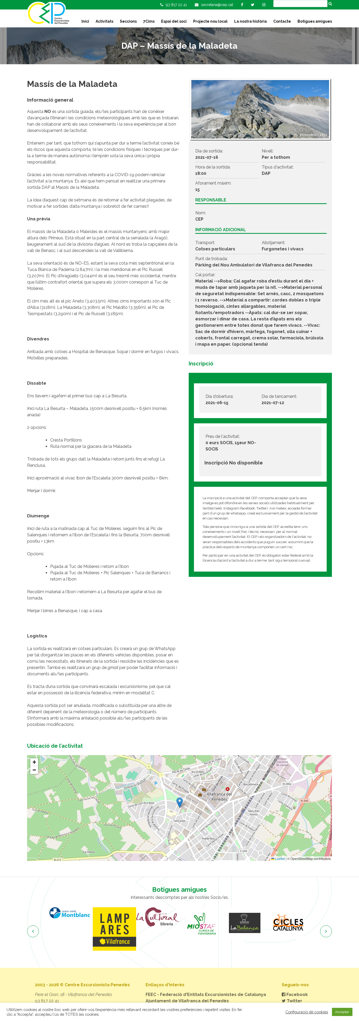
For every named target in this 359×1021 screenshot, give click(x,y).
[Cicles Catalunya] (246, 923)
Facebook (296, 994)
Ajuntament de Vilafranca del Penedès (187, 1000)
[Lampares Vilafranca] (72, 929)
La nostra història (250, 21)
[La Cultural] (116, 917)
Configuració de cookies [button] (306, 1012)
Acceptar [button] (342, 1012)
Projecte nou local (210, 21)
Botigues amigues (315, 21)
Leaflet (279, 858)
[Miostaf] (159, 923)
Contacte (282, 21)
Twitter (294, 1000)
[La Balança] (202, 923)
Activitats (104, 21)
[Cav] (289, 923)
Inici (85, 21)
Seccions (128, 21)
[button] (179, 802)
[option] (72, 929)
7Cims (149, 21)
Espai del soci (174, 21)
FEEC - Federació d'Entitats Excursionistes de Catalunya (206, 994)
